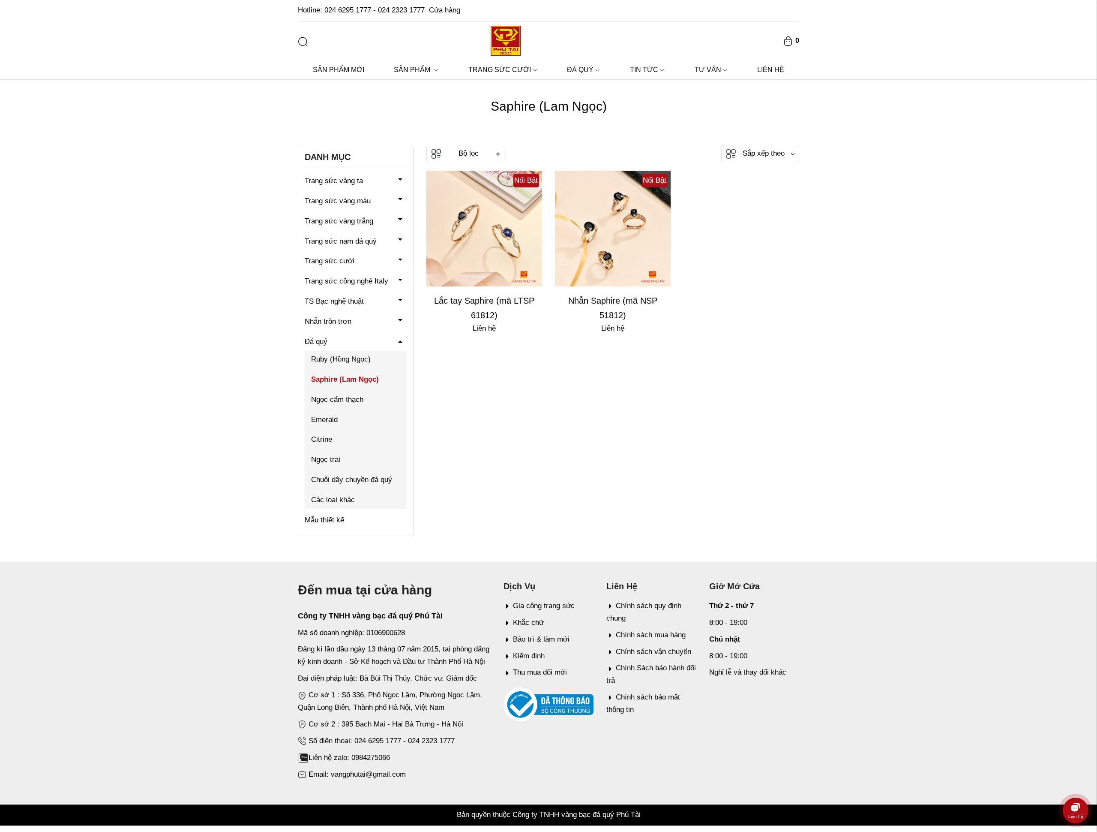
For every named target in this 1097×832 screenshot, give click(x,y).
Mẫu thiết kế (324, 520)
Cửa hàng (444, 10)
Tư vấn (708, 69)
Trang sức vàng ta (334, 181)
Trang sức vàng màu (338, 201)
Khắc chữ (528, 622)
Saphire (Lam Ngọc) (345, 379)
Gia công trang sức (544, 606)
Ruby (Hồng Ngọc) (341, 359)
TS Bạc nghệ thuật (334, 301)
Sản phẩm (413, 69)
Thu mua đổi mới (540, 672)
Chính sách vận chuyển (653, 652)
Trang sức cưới (499, 69)
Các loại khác (333, 500)
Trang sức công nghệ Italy (346, 281)
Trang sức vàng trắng (339, 221)
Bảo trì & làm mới (541, 639)
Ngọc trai (325, 459)
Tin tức (644, 69)
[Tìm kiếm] (303, 41)
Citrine (321, 439)
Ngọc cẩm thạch (337, 399)
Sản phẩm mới (338, 69)
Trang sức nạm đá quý (341, 241)
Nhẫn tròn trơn (328, 321)
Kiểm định (529, 656)
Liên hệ (770, 69)
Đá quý (580, 69)
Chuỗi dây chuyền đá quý (351, 480)
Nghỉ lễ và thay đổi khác (747, 672)
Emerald (324, 420)
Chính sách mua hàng (651, 635)
